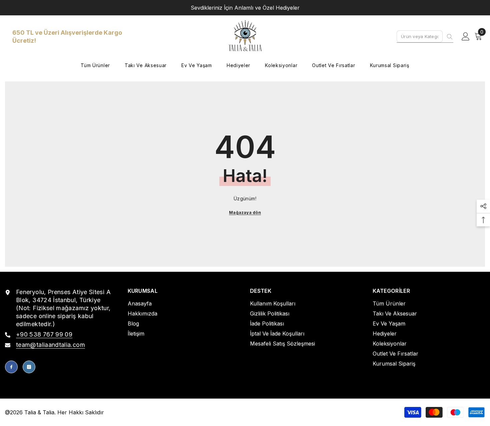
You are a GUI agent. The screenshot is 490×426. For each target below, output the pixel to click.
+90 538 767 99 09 (44, 334)
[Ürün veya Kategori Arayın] (425, 36)
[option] (245, 7)
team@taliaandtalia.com (50, 344)
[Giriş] (466, 37)
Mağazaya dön (245, 212)
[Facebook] (11, 367)
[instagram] (29, 367)
